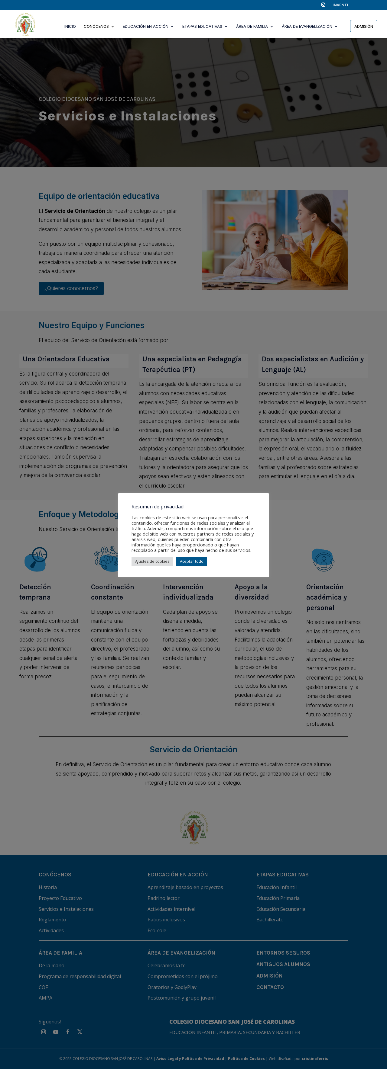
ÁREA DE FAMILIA (252, 26)
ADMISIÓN (363, 26)
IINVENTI (339, 5)
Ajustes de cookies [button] (152, 561)
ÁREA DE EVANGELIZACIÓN (307, 26)
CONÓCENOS (96, 26)
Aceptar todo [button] (191, 561)
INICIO (70, 26)
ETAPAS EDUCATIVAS (202, 26)
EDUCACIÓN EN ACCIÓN (145, 26)
